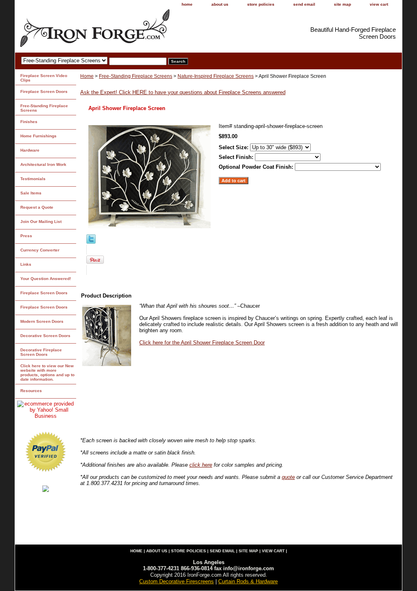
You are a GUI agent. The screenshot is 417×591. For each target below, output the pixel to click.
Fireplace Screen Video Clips (43, 77)
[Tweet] (91, 242)
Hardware (30, 150)
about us (219, 4)
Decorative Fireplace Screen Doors (41, 352)
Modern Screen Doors (42, 321)
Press (26, 236)
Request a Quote (36, 207)
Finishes (28, 121)
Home (87, 76)
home (187, 4)
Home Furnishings (38, 136)
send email (304, 4)
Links (25, 264)
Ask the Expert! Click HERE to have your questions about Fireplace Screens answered (182, 92)
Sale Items (31, 193)
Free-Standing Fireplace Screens (135, 76)
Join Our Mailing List (40, 221)
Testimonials (33, 178)
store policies (260, 4)
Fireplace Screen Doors (44, 91)
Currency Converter (39, 250)
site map (342, 4)
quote (288, 477)
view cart (379, 4)
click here (200, 465)
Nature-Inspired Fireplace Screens (216, 76)
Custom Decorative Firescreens (176, 581)
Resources (31, 390)
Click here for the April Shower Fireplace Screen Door (202, 343)
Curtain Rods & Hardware (248, 581)
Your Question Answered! (45, 278)
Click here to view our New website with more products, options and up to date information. (47, 373)
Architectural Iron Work (43, 164)
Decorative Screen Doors (45, 335)
